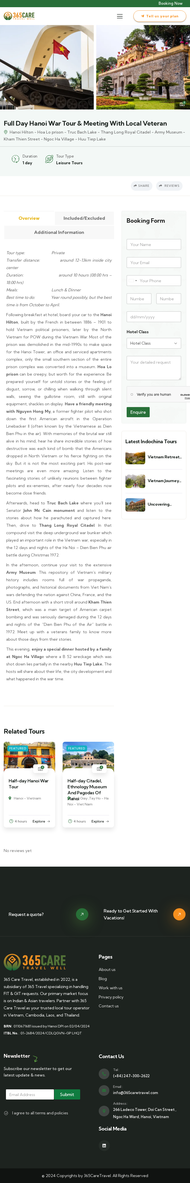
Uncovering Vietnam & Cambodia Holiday (164, 504)
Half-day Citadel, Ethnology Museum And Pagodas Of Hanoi (87, 789)
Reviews (172, 186)
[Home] (19, 16)
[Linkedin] (104, 1145)
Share (143, 186)
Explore (39, 821)
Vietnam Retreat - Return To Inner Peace (165, 457)
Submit (67, 1094)
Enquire (138, 412)
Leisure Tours (69, 162)
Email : (117, 1086)
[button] (183, 67)
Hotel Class (138, 332)
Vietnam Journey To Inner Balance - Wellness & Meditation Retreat (164, 480)
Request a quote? (26, 914)
